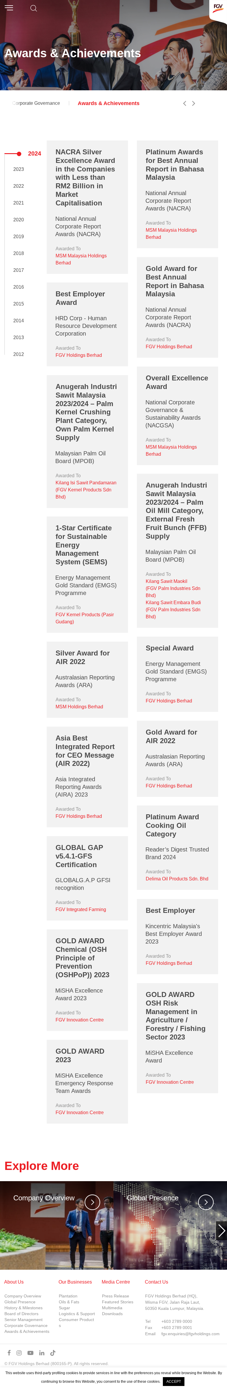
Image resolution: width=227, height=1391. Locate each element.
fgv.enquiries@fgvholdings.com (190, 1333)
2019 (18, 236)
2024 (34, 153)
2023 (18, 169)
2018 (18, 253)
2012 (18, 354)
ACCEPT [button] (173, 1381)
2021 (18, 202)
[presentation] (5, 1230)
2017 (18, 270)
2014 (18, 320)
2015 (18, 303)
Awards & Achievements (109, 103)
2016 (18, 287)
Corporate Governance (36, 103)
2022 (18, 186)
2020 (18, 219)
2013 (18, 337)
